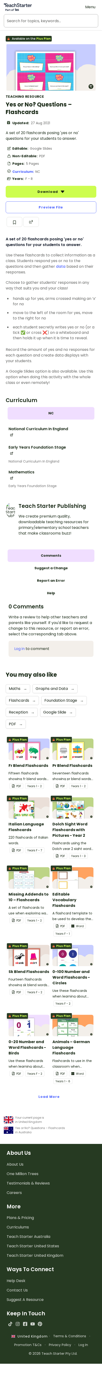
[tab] (51, 413)
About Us (15, 1164)
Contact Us (17, 1290)
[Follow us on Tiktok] (10, 1324)
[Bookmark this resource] (14, 222)
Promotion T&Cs (28, 1344)
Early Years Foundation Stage (33, 486)
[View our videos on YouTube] (32, 1324)
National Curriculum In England (34, 461)
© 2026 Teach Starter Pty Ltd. (53, 1353)
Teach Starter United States (33, 1246)
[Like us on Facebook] (25, 1324)
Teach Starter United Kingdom (35, 1255)
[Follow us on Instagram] (17, 1324)
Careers (14, 1192)
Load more (49, 1096)
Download (48, 191)
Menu (90, 7)
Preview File (51, 207)
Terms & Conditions (69, 1336)
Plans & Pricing (20, 1217)
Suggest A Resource (25, 1299)
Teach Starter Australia (28, 1236)
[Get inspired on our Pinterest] (40, 1324)
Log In (83, 1344)
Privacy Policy (60, 1344)
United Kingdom (31, 1336)
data (60, 266)
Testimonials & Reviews (28, 1183)
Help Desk (16, 1280)
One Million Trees (22, 1173)
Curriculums (18, 1227)
